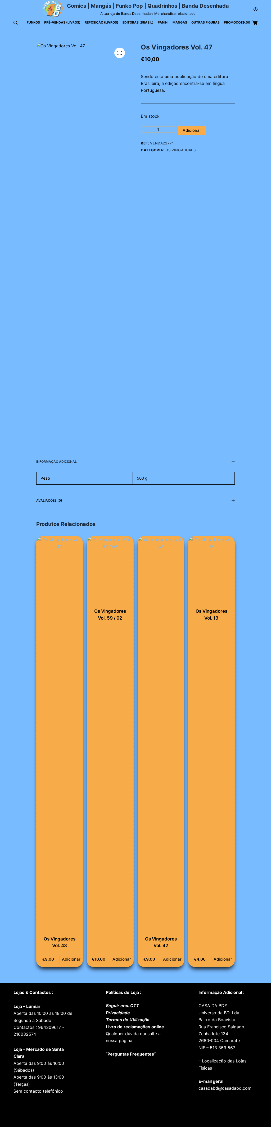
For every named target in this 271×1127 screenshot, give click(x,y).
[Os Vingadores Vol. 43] (60, 734)
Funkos (33, 22)
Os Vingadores (180, 150)
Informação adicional (56, 461)
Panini (163, 22)
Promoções (234, 22)
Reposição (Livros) (101, 22)
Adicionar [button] (71, 959)
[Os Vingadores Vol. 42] (161, 734)
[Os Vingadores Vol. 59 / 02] (110, 570)
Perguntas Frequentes (130, 1054)
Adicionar (192, 130)
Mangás (180, 22)
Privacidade (118, 1012)
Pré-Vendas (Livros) (62, 22)
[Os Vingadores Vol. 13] (211, 570)
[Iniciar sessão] (256, 9)
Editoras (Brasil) (138, 22)
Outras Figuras (205, 22)
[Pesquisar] (15, 23)
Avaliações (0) (49, 500)
